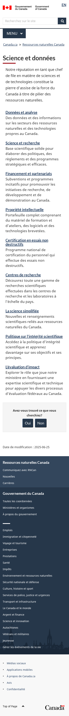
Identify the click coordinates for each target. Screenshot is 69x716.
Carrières (8, 483)
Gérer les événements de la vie (22, 647)
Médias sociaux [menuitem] (16, 663)
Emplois (8, 530)
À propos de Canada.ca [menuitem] (21, 676)
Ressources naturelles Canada (43, 44)
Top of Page (10, 706)
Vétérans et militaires (16, 634)
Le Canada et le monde (17, 608)
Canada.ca (10, 44)
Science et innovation (16, 621)
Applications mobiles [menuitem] (20, 669)
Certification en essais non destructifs (27, 242)
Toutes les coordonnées (17, 501)
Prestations (10, 556)
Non (40, 423)
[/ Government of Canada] (26, 7)
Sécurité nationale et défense (21, 582)
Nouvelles (9, 476)
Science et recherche (23, 143)
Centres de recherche (23, 275)
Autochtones (10, 627)
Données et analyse (21, 112)
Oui (28, 423)
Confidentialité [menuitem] (16, 689)
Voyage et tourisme (14, 543)
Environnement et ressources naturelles (27, 575)
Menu (16, 33)
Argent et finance (13, 614)
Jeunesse (8, 640)
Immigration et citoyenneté (19, 536)
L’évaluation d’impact (23, 367)
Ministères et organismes (18, 507)
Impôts (7, 569)
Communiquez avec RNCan (19, 470)
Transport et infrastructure (19, 601)
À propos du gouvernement (20, 514)
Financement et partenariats (29, 173)
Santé (6, 562)
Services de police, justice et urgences (26, 595)
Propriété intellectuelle (25, 209)
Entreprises (10, 549)
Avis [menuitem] (9, 682)
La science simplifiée (22, 311)
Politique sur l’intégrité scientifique (34, 336)
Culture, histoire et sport (18, 588)
